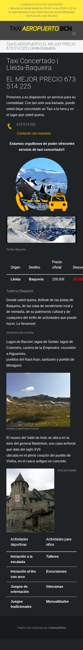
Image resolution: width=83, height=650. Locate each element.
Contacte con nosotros (34, 133)
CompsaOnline (57, 627)
